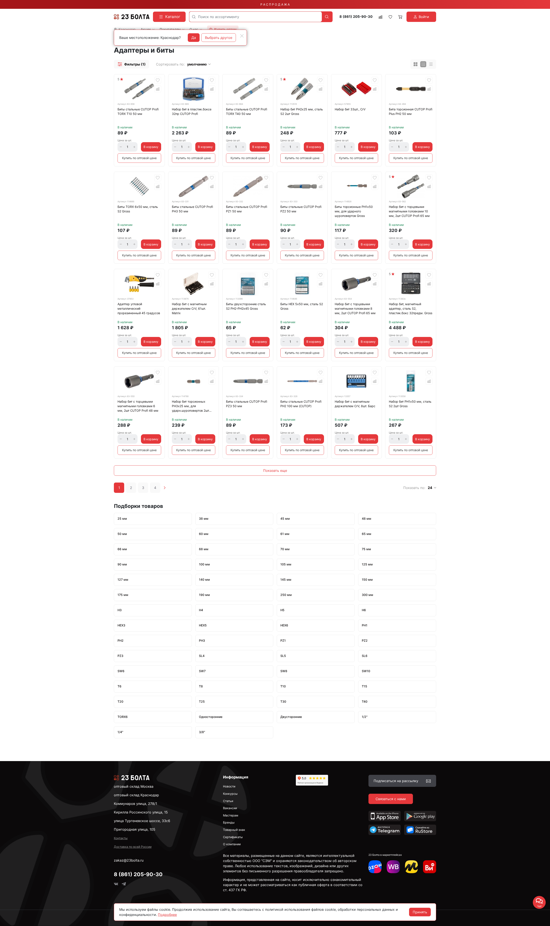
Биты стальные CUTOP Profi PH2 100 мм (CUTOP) (300, 404)
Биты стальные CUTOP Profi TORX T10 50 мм (138, 111)
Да (193, 37)
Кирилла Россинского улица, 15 (141, 812)
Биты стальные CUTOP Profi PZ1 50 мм (246, 209)
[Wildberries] (393, 866)
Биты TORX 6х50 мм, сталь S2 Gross (138, 209)
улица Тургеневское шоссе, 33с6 (142, 821)
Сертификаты (233, 837)
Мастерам (230, 815)
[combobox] (255, 17)
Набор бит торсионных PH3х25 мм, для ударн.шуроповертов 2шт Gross (190, 407)
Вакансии (230, 808)
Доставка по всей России (132, 846)
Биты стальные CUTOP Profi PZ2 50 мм (300, 209)
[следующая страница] (164, 487)
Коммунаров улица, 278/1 (135, 803)
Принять (420, 912)
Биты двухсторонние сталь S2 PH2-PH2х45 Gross (246, 306)
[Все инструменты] (429, 866)
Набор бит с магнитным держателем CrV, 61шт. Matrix (189, 308)
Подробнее (167, 914)
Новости (229, 786)
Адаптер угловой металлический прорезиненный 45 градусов (139, 308)
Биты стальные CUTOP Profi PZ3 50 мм (246, 404)
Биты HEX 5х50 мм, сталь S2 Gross (301, 306)
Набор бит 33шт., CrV (350, 109)
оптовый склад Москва (133, 786)
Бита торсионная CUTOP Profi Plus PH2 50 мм (410, 111)
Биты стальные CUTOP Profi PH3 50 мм (192, 209)
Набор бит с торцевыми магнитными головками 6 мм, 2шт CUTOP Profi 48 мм (138, 406)
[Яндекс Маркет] (411, 866)
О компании (232, 844)
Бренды (229, 822)
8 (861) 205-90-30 (356, 17)
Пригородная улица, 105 (134, 829)
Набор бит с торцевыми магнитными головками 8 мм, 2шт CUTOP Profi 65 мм (355, 308)
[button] (131, 64)
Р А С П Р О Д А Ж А (275, 4)
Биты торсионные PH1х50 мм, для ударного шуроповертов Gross (354, 211)
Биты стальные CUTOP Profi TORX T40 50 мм (246, 111)
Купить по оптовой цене (139, 158)
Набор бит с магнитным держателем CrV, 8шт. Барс (355, 404)
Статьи (228, 801)
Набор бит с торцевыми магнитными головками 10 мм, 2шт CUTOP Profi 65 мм (409, 211)
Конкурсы (230, 793)
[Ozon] (375, 866)
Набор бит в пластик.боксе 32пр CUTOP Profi (191, 111)
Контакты (121, 838)
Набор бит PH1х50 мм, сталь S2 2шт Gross (410, 404)
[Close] (241, 35)
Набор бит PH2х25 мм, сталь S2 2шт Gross (301, 111)
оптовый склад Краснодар (136, 795)
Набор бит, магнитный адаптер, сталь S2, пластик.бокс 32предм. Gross (410, 308)
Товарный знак (234, 830)
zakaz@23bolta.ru (129, 860)
